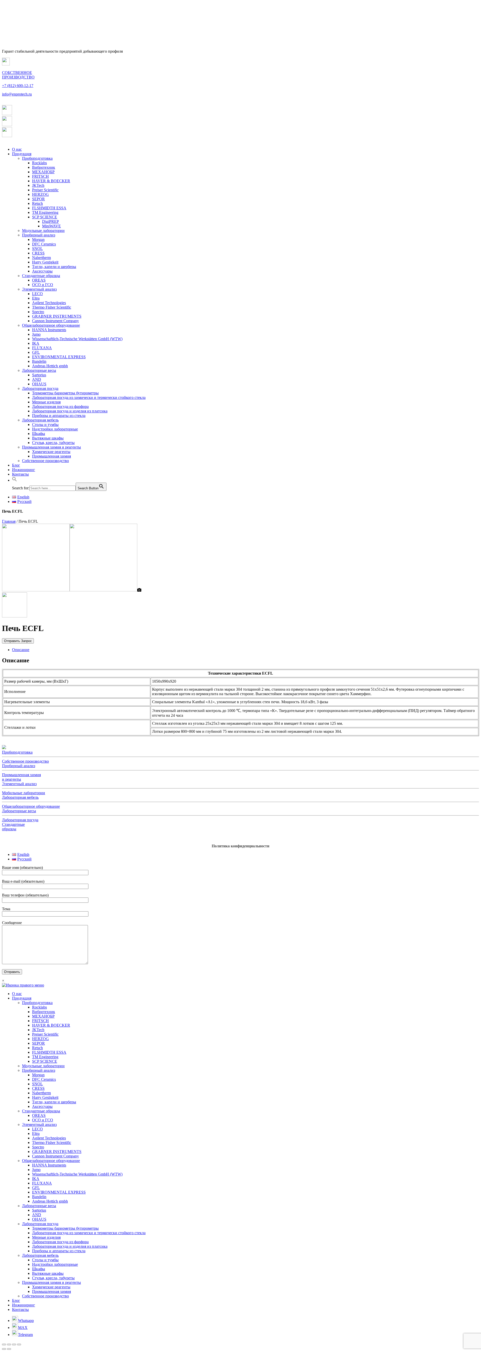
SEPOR (38, 199)
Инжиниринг (23, 470)
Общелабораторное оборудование (51, 325)
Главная (9, 521)
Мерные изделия (46, 402)
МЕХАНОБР (43, 172)
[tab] (245, 650)
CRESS (38, 253)
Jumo (36, 334)
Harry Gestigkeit (45, 262)
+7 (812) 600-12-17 (17, 85)
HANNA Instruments (49, 330)
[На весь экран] (14, 1344)
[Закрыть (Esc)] (4, 1344)
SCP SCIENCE (44, 217)
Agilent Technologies (49, 303)
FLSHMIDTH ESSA (49, 208)
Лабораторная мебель (40, 420)
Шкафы (38, 433)
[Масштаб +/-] (19, 1344)
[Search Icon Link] (14, 480)
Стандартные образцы (41, 276)
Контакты (20, 474)
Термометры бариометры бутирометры (65, 393)
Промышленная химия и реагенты (51, 447)
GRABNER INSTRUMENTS (56, 316)
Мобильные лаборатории (23, 793)
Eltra (36, 298)
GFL (36, 352)
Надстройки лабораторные (55, 429)
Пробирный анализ (38, 235)
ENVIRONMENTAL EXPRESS (59, 357)
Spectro (38, 312)
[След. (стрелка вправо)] (9, 1349)
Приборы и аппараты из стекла (58, 415)
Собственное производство (45, 461)
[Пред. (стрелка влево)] (4, 1349)
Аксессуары (42, 271)
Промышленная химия (51, 456)
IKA (35, 343)
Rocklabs (39, 163)
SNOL (37, 248)
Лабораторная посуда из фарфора (60, 406)
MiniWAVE (51, 226)
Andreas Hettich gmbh (50, 366)
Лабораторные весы (39, 370)
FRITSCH (40, 176)
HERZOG (40, 194)
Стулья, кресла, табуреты (53, 442)
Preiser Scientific (45, 190)
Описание (20, 650)
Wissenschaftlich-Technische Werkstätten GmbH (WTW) (77, 339)
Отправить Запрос (18, 641)
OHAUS (39, 384)
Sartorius (39, 375)
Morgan (38, 239)
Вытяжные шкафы (48, 438)
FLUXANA (42, 348)
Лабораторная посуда (40, 388)
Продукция (21, 154)
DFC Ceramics (44, 244)
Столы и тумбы (45, 424)
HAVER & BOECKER (51, 181)
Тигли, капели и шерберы (54, 266)
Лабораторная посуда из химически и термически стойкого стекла (89, 397)
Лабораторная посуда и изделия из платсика (69, 411)
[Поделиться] (9, 1344)
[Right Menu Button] (23, 985)
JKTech (38, 185)
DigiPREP (50, 221)
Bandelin (39, 361)
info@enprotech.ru (17, 94)
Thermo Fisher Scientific (51, 307)
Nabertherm (41, 257)
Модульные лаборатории (43, 230)
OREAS (39, 280)
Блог (16, 465)
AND (36, 379)
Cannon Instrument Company (55, 321)
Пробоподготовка (37, 158)
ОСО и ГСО (42, 285)
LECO (37, 294)
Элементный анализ (39, 289)
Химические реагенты (51, 451)
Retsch (37, 203)
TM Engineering (45, 212)
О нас (17, 149)
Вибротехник (43, 167)
